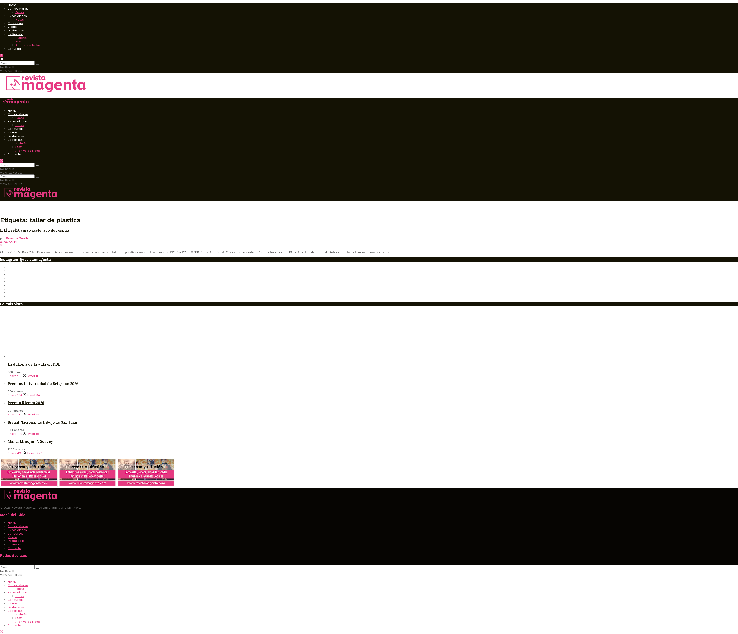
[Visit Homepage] (44, 93)
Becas (19, 12)
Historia (21, 38)
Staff (18, 41)
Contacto (14, 48)
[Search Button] (37, 64)
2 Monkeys (72, 507)
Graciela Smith (17, 238)
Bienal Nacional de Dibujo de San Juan (42, 422)
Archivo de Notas (28, 45)
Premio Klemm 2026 (26, 403)
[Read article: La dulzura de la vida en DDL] (373, 334)
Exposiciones (17, 16)
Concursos (15, 23)
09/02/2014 (8, 241)
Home (12, 5)
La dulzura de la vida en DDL (34, 364)
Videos (12, 27)
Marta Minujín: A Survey (30, 441)
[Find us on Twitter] (1, 55)
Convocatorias (18, 8)
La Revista (15, 34)
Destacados (16, 30)
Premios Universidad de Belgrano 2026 (43, 383)
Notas (19, 19)
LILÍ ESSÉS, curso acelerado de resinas (35, 230)
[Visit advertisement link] (29, 486)
